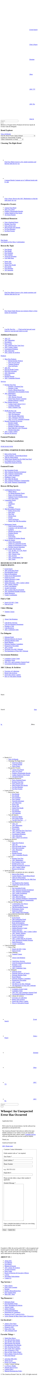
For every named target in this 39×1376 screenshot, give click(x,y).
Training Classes (9, 611)
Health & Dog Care (10, 411)
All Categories (9, 270)
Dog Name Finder (17, 818)
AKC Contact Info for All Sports (14, 590)
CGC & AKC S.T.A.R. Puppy (17, 550)
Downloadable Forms (11, 572)
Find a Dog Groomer (14, 412)
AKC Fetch (11, 559)
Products (3, 356)
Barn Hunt (11, 512)
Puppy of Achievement (15, 495)
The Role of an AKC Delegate (14, 649)
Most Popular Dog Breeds (12, 227)
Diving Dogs (12, 516)
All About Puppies (10, 215)
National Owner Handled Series (17, 497)
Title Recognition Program (12, 509)
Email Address (9, 1160)
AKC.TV (7, 338)
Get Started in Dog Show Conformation (13, 242)
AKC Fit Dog (12, 556)
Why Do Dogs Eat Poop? (12, 1347)
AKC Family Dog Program (13, 549)
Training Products (13, 364)
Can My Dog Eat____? (19, 820)
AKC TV (32, 89)
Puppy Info (8, 261)
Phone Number (8, 1164)
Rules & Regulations (11, 574)
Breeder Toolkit (13, 423)
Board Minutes (9, 642)
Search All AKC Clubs (11, 602)
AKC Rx (32, 104)
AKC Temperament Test (15, 557)
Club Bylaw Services (11, 622)
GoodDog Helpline (14, 405)
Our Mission (8, 1262)
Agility (10, 502)
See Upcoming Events (11, 470)
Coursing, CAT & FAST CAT (17, 528)
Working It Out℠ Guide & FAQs (14, 1314)
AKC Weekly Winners (11, 584)
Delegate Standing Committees (14, 644)
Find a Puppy (34, 44)
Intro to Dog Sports (10, 454)
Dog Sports (4, 240)
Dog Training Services (11, 402)
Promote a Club (9, 626)
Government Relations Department (15, 664)
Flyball (10, 517)
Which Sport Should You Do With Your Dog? (18, 459)
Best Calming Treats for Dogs (13, 1354)
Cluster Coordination (11, 595)
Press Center (8, 344)
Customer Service (30, 1134)
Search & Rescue (13, 519)
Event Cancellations (10, 586)
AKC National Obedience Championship (17, 480)
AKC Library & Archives (12, 352)
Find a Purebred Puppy (11, 222)
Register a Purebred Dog (15, 386)
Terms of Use (9, 1360)
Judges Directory (10, 581)
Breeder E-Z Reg (13, 424)
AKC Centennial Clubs (12, 629)
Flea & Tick (8, 263)
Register (32, 59)
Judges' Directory (10, 1309)
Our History (8, 1264)
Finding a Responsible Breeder (14, 211)
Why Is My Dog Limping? (13, 1348)
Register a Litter (13, 388)
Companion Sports (10, 500)
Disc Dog (11, 514)
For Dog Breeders (10, 229)
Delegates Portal (9, 1302)
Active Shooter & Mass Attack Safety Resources (19, 1316)
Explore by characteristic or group (11, 137)
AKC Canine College (11, 347)
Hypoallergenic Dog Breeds (13, 1345)
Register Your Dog (10, 224)
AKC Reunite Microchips (16, 416)
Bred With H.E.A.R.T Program (17, 428)
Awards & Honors (10, 1269)
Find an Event (9, 604)
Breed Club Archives (11, 673)
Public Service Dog (14, 511)
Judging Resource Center (12, 579)
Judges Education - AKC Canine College (17, 583)
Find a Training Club (14, 407)
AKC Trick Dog (13, 552)
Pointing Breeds (13, 533)
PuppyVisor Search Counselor (17, 399)
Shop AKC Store (10, 1294)
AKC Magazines (10, 340)
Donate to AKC (9, 1327)
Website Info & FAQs (11, 1367)
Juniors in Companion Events (17, 543)
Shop (31, 74)
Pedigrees (7, 375)
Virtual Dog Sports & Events (13, 462)
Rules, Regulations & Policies (13, 1305)
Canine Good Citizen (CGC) (17, 404)
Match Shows (12, 491)
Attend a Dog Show (11, 1323)
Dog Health (8, 251)
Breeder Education (14, 430)
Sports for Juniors (10, 540)
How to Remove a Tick (12, 1350)
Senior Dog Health (10, 265)
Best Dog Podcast (10, 1355)
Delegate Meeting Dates (12, 640)
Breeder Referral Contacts (16, 400)
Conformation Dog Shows (12, 490)
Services (3, 381)
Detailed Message (9, 1183)
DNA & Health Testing (11, 369)
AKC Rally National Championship (15, 482)
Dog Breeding (9, 268)
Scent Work (11, 536)
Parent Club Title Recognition (17, 521)
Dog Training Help (10, 1292)
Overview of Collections (12, 671)
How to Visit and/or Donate (13, 676)
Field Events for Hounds (15, 526)
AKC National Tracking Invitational (15, 472)
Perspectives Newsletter (12, 646)
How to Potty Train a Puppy (13, 1352)
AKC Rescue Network (15, 397)
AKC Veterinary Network (16, 417)
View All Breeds (6, 134)
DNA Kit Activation (11, 371)
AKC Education (9, 351)
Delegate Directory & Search (13, 639)
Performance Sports (10, 524)
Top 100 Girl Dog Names (12, 1340)
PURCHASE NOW (7, 446)
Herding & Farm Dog (14, 531)
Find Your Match (17, 763)
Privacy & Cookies (10, 1362)
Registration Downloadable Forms (18, 392)
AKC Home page (7, 1146)
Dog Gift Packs (13, 366)
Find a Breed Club (10, 226)
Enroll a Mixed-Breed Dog (16, 390)
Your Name (8, 1156)
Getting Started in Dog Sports (13, 213)
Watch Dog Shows (10, 1338)
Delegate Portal (9, 637)
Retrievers (11, 535)
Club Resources (9, 628)
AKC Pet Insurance (14, 414)
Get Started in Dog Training (13, 461)
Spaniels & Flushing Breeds (16, 538)
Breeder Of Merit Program (16, 426)
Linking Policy (9, 1369)
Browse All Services (11, 433)
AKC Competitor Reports (12, 378)
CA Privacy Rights (10, 1366)
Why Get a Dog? (10, 209)
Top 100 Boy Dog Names (12, 1341)
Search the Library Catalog (13, 675)
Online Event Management (13, 576)
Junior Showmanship (14, 542)
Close (4, 1230)
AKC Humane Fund (11, 1330)
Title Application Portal (11, 570)
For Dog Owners (10, 231)
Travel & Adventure (10, 256)
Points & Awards (10, 577)
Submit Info (11, 1230)
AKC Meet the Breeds (11, 479)
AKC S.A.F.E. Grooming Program (18, 419)
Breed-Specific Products (15, 361)
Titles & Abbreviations (11, 457)
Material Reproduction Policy (13, 1371)
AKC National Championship (13, 473)
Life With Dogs (9, 258)
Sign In (32, 119)
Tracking (11, 507)
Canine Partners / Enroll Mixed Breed (16, 455)
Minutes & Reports (10, 1266)
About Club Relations (11, 619)
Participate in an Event (11, 1325)
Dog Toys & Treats (14, 362)
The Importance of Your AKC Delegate (16, 651)
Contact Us (8, 1278)
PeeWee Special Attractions (16, 547)
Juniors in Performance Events (17, 545)
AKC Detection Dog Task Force (14, 345)
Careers (7, 1275)
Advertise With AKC (11, 1359)
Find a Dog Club (10, 1329)
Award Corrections (10, 588)
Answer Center (9, 1307)
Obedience (11, 504)
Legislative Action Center (12, 658)
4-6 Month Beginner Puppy (16, 493)
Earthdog (11, 529)
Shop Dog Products (10, 359)
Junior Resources (10, 593)
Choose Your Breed (10, 208)
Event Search (33, 29)
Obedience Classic (10, 477)
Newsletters (8, 342)
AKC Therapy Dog (14, 554)
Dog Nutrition (9, 253)
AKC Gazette (9, 647)
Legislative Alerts (10, 660)
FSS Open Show (13, 498)
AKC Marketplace (10, 393)
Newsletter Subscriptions (12, 1276)
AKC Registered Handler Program (15, 591)
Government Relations (11, 349)
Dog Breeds (8, 249)
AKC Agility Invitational (12, 475)
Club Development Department (14, 624)
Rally (10, 505)
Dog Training (9, 255)
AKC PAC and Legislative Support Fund (17, 662)
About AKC (8, 1261)
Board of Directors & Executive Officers (17, 1273)
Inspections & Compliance (12, 1312)
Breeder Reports (9, 376)
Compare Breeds (17, 764)
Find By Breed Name (7, 136)
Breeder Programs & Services (13, 421)
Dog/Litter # (7, 1172)
